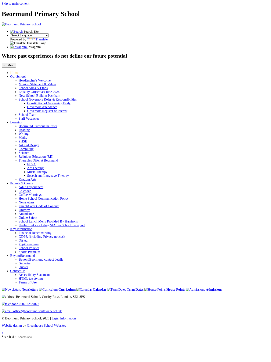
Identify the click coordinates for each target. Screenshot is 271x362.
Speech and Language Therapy (48, 175)
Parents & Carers (21, 183)
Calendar (25, 191)
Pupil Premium (29, 244)
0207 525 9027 (28, 304)
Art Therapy (35, 168)
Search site (9, 337)
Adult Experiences (31, 187)
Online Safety (28, 217)
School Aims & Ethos (33, 88)
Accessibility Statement (34, 274)
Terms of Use (28, 282)
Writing (24, 133)
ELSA (31, 164)
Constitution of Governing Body (49, 103)
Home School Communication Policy (44, 198)
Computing (26, 149)
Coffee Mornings (30, 194)
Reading (24, 130)
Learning (16, 122)
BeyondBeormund (22, 255)
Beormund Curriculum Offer (38, 126)
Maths (23, 137)
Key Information (21, 229)
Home (14, 73)
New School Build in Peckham (39, 95)
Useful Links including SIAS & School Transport (52, 225)
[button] (20, 289)
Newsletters (26, 202)
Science (24, 153)
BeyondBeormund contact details (41, 259)
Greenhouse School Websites (46, 325)
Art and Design (29, 145)
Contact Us (17, 271)
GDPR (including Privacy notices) (42, 236)
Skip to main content (15, 3)
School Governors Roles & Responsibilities (48, 99)
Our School (18, 76)
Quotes (23, 267)
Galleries (24, 263)
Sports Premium (29, 252)
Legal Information (64, 318)
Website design (12, 325)
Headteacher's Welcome (35, 80)
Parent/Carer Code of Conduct (39, 206)
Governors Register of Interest (47, 111)
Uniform (24, 210)
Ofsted (23, 240)
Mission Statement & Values (37, 84)
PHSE (23, 141)
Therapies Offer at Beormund (38, 160)
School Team (27, 114)
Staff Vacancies (29, 118)
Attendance (26, 214)
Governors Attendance (42, 107)
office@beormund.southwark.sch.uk (37, 311)
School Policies (29, 248)
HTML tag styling (31, 278)
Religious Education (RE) (36, 156)
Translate (42, 39)
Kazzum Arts (27, 179)
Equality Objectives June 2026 (39, 92)
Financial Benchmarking (35, 233)
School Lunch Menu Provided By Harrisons (48, 221)
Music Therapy (37, 172)
